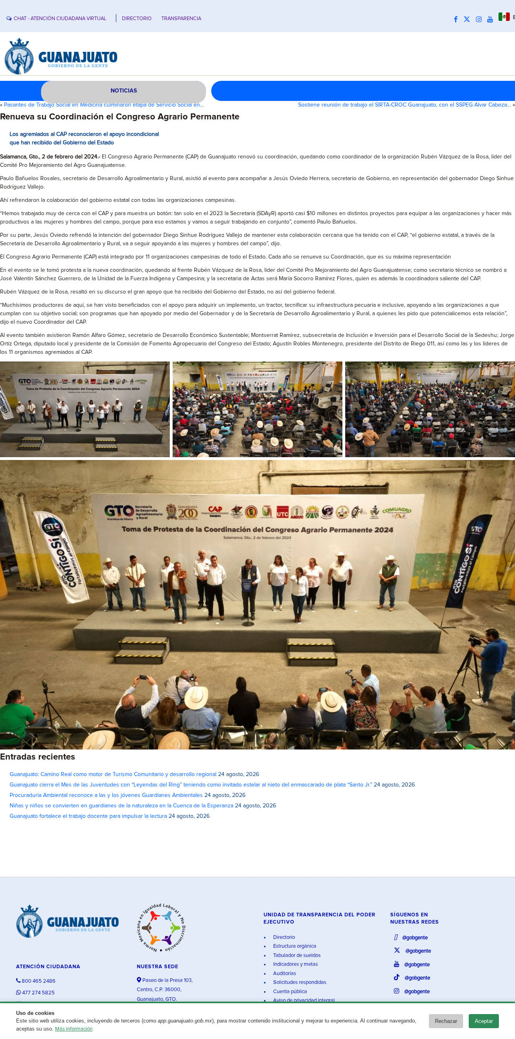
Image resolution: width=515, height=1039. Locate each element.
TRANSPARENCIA (181, 18)
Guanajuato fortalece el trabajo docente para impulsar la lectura (88, 816)
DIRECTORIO (137, 18)
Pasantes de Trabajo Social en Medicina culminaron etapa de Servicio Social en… (104, 105)
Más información (74, 1029)
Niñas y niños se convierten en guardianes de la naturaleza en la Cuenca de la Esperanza (121, 806)
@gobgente (414, 937)
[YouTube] (492, 19)
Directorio (283, 937)
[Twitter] (469, 19)
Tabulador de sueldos (296, 955)
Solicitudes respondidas (299, 982)
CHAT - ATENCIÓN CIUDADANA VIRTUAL (60, 18)
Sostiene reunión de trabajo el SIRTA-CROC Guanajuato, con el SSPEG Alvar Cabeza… (404, 105)
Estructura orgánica (294, 946)
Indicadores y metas (295, 964)
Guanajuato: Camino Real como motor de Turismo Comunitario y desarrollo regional (113, 774)
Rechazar (446, 1021)
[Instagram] (481, 19)
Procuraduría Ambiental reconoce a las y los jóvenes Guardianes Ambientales (106, 795)
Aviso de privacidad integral (303, 1000)
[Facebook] (458, 19)
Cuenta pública (289, 991)
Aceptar (484, 1021)
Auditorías (284, 973)
